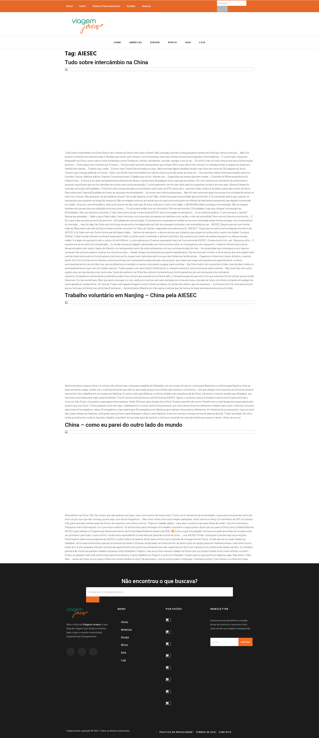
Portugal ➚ (173, 685)
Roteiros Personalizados (106, 6)
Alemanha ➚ (173, 638)
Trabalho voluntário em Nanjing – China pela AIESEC (131, 295)
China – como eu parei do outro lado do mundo (123, 424)
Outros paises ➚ (176, 709)
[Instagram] (70, 651)
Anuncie (146, 6)
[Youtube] (93, 651)
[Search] (92, 599)
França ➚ (171, 626)
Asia (188, 42)
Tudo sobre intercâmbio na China (106, 62)
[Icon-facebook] (82, 651)
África (172, 42)
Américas (135, 42)
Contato (131, 6)
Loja (202, 42)
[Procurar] (222, 9)
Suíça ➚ (171, 697)
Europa (155, 42)
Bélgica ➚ (172, 650)
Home (69, 6)
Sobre (82, 6)
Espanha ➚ (173, 662)
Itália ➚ (170, 673)
